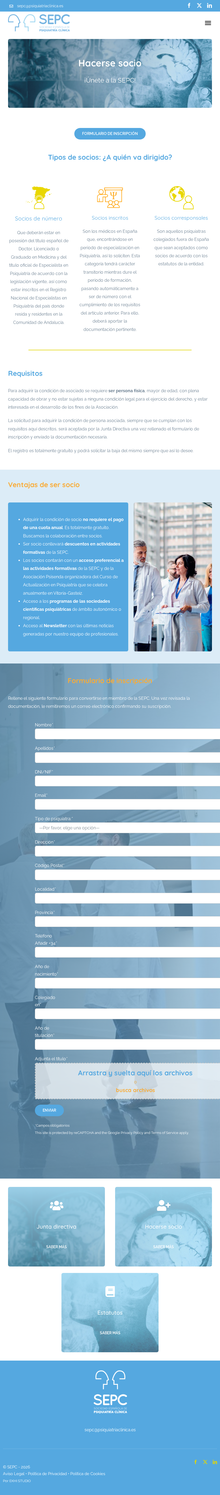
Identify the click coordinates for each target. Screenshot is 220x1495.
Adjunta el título (51, 1058)
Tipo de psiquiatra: (54, 818)
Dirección (45, 842)
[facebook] (189, 5)
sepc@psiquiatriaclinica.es (40, 6)
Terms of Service (164, 1132)
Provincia (44, 912)
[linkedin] (209, 5)
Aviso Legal (13, 1473)
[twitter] (199, 5)
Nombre (44, 724)
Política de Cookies (87, 1473)
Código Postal (49, 865)
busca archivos (135, 1090)
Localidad (45, 889)
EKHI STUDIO (20, 1481)
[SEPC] (110, 1369)
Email (41, 795)
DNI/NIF (44, 772)
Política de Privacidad (47, 1473)
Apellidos (45, 748)
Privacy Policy (132, 1132)
